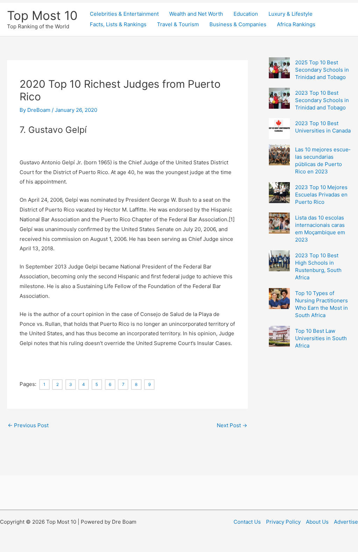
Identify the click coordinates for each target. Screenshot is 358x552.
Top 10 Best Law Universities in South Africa (321, 338)
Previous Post (28, 425)
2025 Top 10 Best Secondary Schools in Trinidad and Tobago (322, 69)
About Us (317, 521)
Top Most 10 (42, 15)
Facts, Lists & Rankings (118, 24)
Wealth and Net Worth (196, 13)
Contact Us (247, 521)
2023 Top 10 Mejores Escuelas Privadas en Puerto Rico (321, 194)
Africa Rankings (296, 24)
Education (246, 13)
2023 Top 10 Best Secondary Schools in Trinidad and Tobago (322, 100)
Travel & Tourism (178, 24)
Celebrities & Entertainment (124, 13)
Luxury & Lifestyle (290, 13)
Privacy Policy (283, 521)
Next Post (232, 425)
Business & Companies (237, 24)
